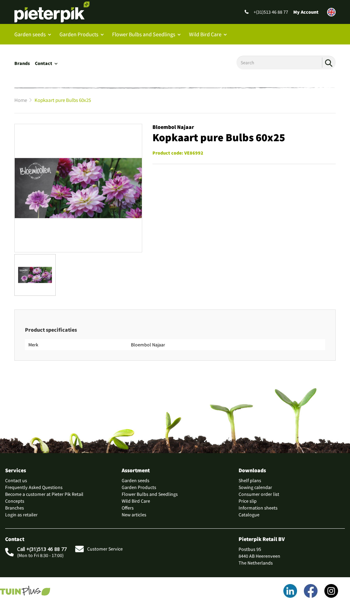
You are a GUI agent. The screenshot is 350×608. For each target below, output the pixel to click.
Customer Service (105, 549)
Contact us (16, 480)
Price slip (248, 501)
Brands (22, 63)
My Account (306, 12)
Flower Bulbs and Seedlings (143, 34)
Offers (128, 508)
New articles (134, 515)
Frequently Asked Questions (34, 487)
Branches (14, 508)
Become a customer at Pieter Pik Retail (44, 494)
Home (20, 100)
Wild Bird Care (205, 34)
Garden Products (78, 34)
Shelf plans (250, 480)
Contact (43, 63)
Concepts (14, 501)
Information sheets (258, 508)
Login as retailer (21, 515)
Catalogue (249, 515)
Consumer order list (259, 494)
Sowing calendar (255, 487)
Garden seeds (30, 34)
